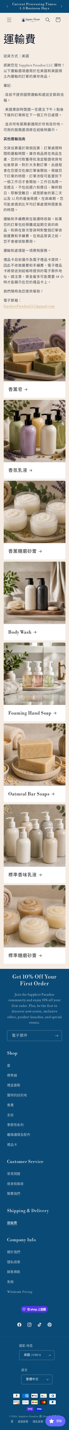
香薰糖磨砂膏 (22, 551)
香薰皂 (15, 389)
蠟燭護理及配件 (18, 1135)
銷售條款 (13, 1272)
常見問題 (13, 1174)
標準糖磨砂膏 (22, 956)
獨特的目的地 (17, 1095)
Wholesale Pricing (19, 1292)
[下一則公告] (62, 6)
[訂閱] (57, 1035)
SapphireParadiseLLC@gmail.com (29, 306)
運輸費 (12, 1223)
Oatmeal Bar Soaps (29, 794)
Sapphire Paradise (29, 1416)
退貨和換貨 (15, 1184)
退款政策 (23, 1421)
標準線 (12, 1076)
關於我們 (13, 1252)
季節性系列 (15, 1125)
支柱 (10, 1115)
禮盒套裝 (13, 1085)
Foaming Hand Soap (29, 713)
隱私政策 (13, 1262)
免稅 (10, 1282)
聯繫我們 (13, 1194)
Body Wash (19, 632)
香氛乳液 (17, 470)
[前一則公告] (7, 6)
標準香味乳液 (22, 875)
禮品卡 (12, 1145)
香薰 (10, 1105)
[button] (9, 20)
